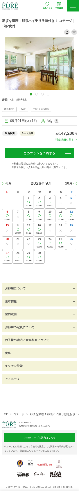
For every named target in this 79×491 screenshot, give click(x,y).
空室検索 (59, 8)
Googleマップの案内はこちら (40, 437)
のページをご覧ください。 (40, 450)
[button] (31, 94)
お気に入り (47, 8)
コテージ (19, 414)
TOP (5, 414)
